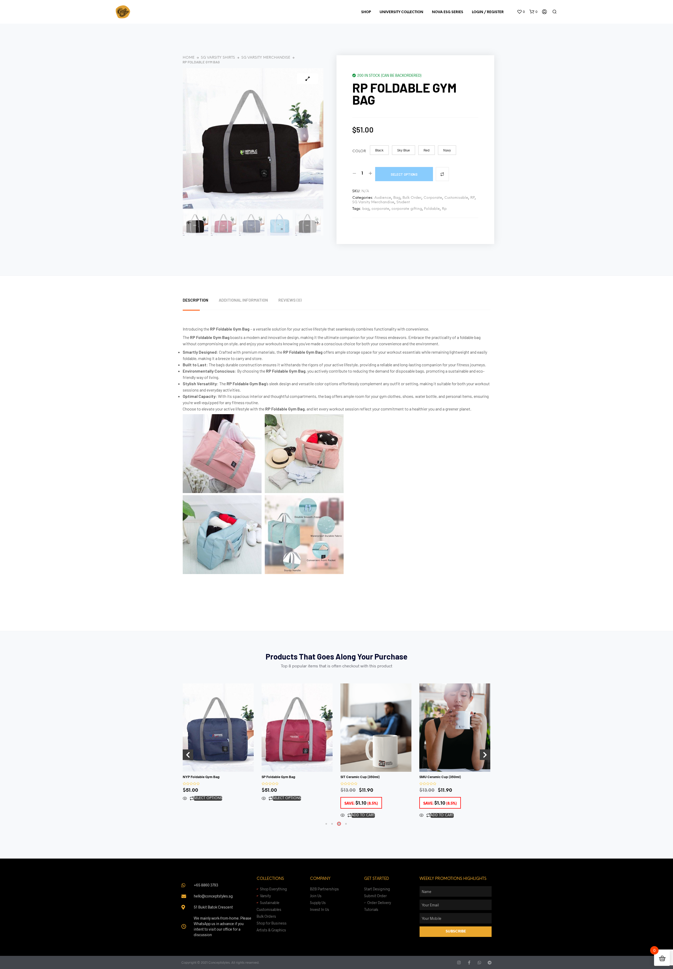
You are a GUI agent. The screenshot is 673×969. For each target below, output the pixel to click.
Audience (382, 198)
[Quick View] (185, 798)
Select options (404, 174)
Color (359, 151)
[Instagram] (459, 963)
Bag (396, 198)
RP (472, 198)
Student (403, 202)
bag (365, 209)
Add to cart (284, 815)
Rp (444, 209)
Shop (366, 12)
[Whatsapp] (479, 963)
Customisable (456, 198)
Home (189, 58)
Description (195, 299)
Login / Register (488, 12)
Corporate (433, 198)
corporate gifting (406, 209)
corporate (380, 209)
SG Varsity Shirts (218, 58)
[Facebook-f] (469, 963)
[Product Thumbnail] (307, 78)
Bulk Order (411, 198)
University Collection (401, 12)
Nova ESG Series (447, 12)
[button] (521, 11)
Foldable (432, 209)
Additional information (243, 299)
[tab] (201, 300)
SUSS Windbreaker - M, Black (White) (75, 950)
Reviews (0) (290, 299)
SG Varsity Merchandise (265, 58)
